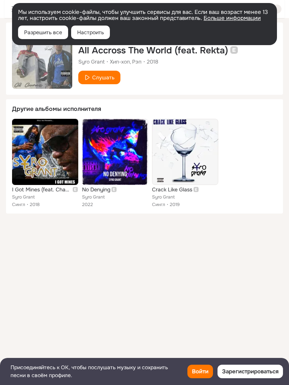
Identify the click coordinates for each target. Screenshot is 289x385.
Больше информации (232, 18)
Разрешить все (43, 32)
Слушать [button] (103, 77)
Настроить (90, 32)
